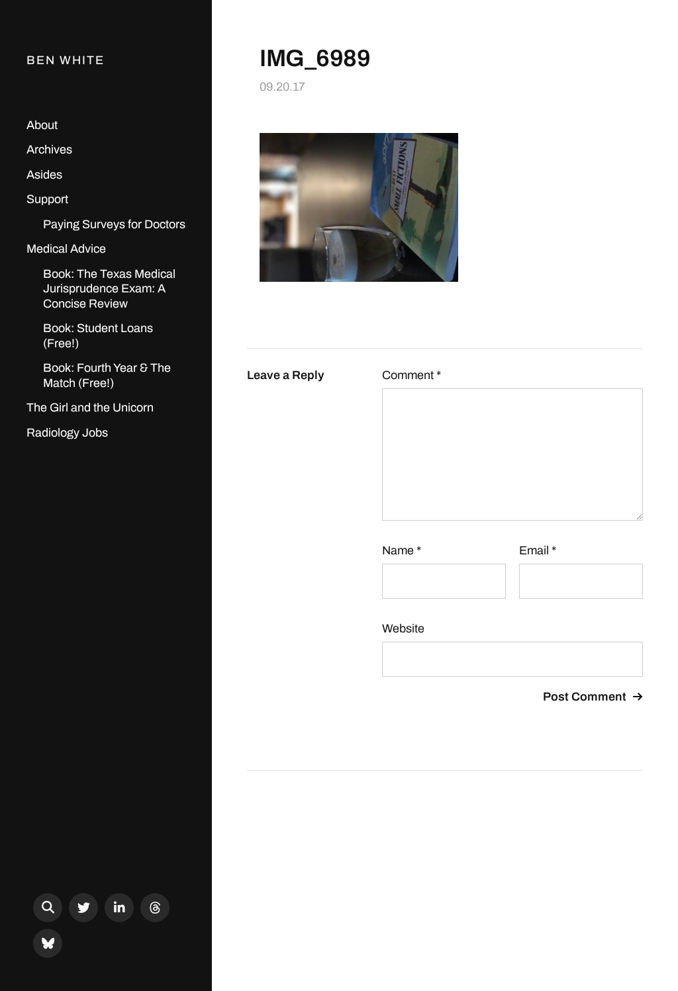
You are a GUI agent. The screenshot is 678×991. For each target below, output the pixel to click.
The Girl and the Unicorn (90, 407)
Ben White (65, 60)
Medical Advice (66, 248)
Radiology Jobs (67, 432)
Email (537, 550)
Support (47, 199)
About (42, 125)
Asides (44, 174)
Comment (411, 375)
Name (401, 550)
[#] (83, 907)
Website (403, 628)
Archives (49, 149)
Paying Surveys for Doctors (114, 224)
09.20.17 (282, 86)
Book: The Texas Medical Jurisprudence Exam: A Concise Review (109, 288)
